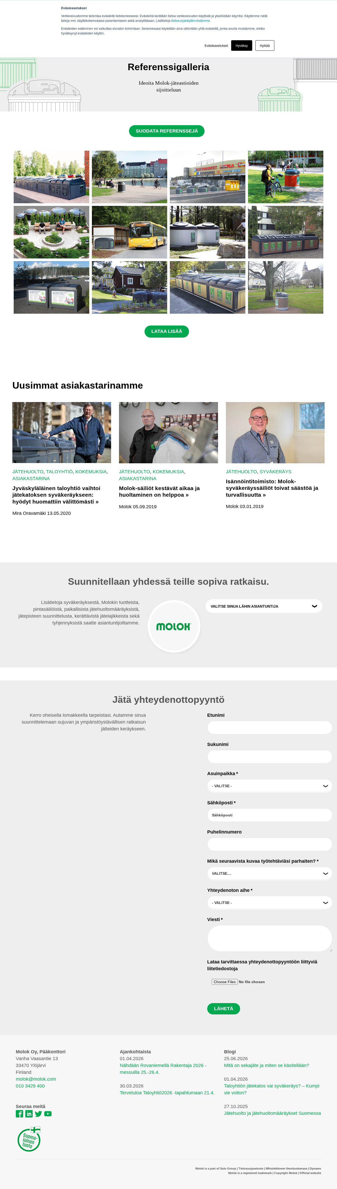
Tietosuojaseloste (251, 1168)
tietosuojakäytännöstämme (190, 20)
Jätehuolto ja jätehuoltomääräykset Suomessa (272, 1113)
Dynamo (315, 1168)
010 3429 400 (30, 1086)
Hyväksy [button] (242, 45)
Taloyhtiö (59, 471)
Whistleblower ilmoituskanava (286, 1168)
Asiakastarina (31, 478)
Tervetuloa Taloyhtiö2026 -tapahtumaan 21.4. (167, 1092)
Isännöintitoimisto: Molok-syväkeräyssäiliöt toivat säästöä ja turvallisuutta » (272, 488)
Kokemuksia (91, 471)
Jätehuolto (27, 471)
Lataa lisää (166, 331)
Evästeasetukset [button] (216, 45)
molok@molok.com (36, 1079)
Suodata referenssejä (167, 131)
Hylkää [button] (265, 45)
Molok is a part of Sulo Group (215, 1168)
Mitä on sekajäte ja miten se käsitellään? (266, 1065)
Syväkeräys (275, 471)
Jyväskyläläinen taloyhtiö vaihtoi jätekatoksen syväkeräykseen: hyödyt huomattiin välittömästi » (56, 495)
